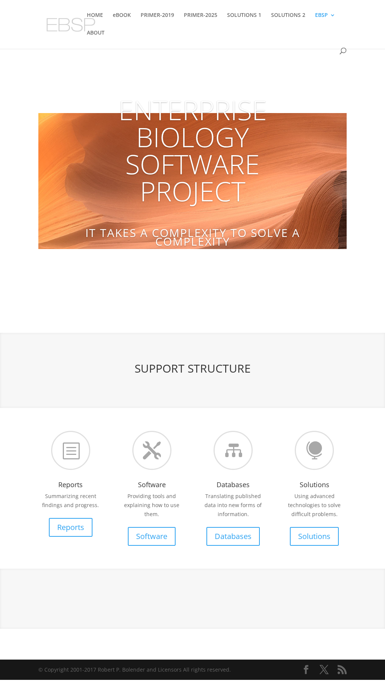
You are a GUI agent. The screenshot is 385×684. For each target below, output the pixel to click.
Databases (233, 536)
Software (151, 536)
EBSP (321, 15)
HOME (95, 15)
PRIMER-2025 (200, 15)
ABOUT (96, 33)
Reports (70, 527)
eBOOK (122, 15)
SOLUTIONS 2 (288, 15)
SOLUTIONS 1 (244, 15)
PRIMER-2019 (157, 15)
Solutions (314, 536)
